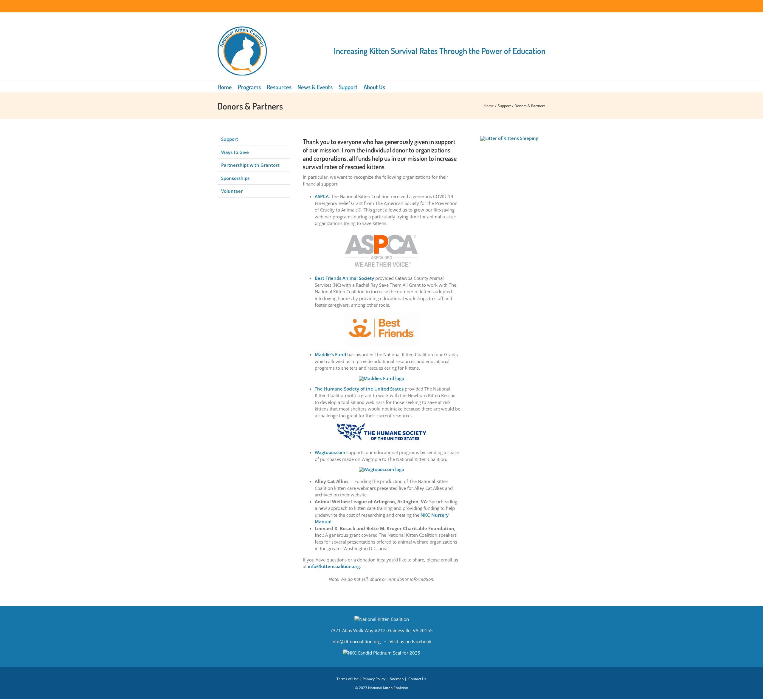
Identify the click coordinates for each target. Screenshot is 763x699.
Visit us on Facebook (411, 641)
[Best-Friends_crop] (381, 315)
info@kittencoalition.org (334, 566)
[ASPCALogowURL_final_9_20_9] (381, 233)
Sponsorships (235, 178)
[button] (393, 86)
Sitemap (397, 678)
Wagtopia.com (330, 452)
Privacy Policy (374, 678)
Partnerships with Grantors (250, 165)
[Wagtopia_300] (381, 469)
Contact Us (417, 678)
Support (229, 139)
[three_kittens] (509, 138)
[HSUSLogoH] (381, 425)
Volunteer (232, 191)
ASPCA (322, 196)
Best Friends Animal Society (344, 278)
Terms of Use (347, 678)
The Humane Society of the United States (359, 389)
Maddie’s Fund (330, 354)
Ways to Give (235, 152)
